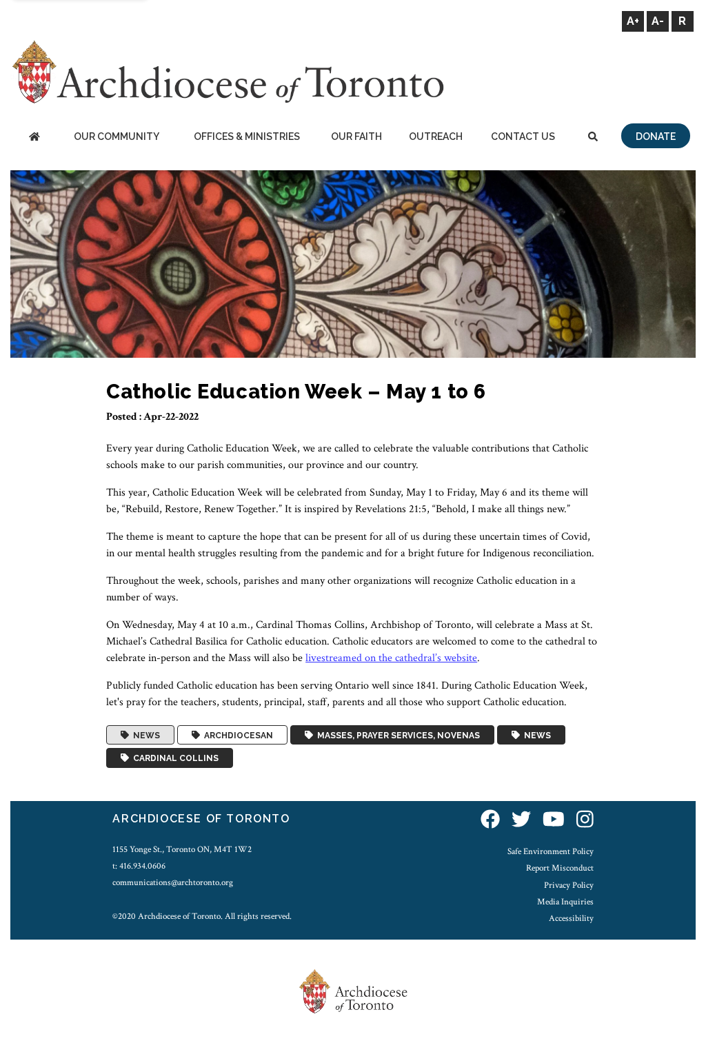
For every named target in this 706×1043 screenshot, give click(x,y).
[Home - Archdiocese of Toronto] (34, 137)
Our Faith (356, 136)
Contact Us (523, 136)
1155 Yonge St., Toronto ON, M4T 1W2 (182, 849)
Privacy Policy (569, 885)
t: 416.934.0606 (138, 865)
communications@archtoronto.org (172, 882)
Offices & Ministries (247, 136)
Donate (656, 136)
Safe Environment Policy (550, 851)
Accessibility (571, 918)
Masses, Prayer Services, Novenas (396, 735)
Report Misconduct (560, 867)
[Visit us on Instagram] (585, 820)
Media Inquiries (565, 901)
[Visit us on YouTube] (554, 820)
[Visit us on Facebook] (490, 820)
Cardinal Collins (174, 758)
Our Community (116, 136)
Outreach (436, 136)
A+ (633, 21)
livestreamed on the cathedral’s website (391, 658)
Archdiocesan (236, 735)
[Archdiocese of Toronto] (227, 71)
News (144, 735)
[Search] (592, 137)
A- (658, 21)
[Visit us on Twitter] (521, 820)
